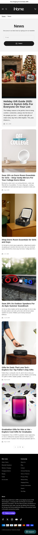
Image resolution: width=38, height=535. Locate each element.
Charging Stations (6, 471)
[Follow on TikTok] (21, 519)
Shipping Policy (25, 482)
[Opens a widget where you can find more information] (30, 532)
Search (22, 488)
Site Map (23, 491)
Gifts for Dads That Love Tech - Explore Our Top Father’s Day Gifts (17, 368)
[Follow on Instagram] (12, 519)
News (9, 16)
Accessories (5, 479)
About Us (23, 462)
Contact (23, 468)
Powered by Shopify (16, 529)
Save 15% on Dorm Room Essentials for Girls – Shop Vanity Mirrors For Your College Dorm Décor (18, 177)
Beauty (3, 474)
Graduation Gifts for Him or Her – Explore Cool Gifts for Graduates (17, 430)
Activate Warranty (25, 471)
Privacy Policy (24, 476)
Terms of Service (25, 474)
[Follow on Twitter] (7, 519)
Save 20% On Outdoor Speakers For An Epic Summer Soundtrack (18, 304)
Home (4, 16)
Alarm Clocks (5, 462)
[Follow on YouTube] (16, 519)
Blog (22, 465)
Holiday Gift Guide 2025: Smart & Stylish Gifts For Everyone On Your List (18, 104)
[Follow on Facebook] (3, 519)
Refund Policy (24, 479)
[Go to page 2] (23, 447)
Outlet (3, 476)
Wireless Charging (6, 468)
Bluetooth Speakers (7, 465)
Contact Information (26, 485)
